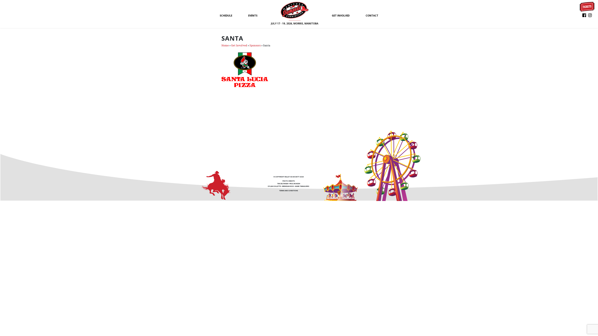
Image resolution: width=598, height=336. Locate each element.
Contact (372, 15)
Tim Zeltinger (282, 183)
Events (252, 15)
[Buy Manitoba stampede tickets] (587, 6)
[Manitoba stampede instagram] (590, 15)
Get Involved (341, 15)
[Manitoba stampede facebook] (584, 15)
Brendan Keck (288, 186)
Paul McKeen (295, 183)
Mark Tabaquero (302, 186)
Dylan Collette (274, 186)
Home (225, 45)
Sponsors (255, 45)
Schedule (226, 15)
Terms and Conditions (288, 190)
